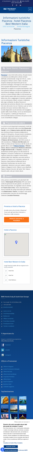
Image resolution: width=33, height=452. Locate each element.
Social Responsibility (8, 313)
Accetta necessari (11, 450)
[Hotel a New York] (13, 417)
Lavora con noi (7, 311)
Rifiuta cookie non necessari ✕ (22, 422)
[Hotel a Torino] (4, 408)
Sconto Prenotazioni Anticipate (11, 369)
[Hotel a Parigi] (22, 417)
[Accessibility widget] (2, 449)
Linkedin (7, 350)
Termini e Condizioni (8, 326)
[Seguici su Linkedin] (20, 5)
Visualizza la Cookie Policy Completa (12, 443)
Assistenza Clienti (15, 1)
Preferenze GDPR (22, 450)
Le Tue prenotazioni (6, 1)
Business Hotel (7, 384)
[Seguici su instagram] (16, 5)
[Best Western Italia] (9, 8)
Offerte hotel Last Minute (9, 374)
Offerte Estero (7, 379)
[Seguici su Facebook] (12, 5)
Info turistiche (8, 26)
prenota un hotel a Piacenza (16, 219)
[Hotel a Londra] (4, 417)
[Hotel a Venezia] (22, 400)
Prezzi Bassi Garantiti (8, 321)
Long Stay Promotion (8, 376)
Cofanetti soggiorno (8, 386)
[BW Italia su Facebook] (2, 345)
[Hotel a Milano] (13, 400)
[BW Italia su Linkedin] (2, 350)
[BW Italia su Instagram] (2, 355)
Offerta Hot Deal (7, 371)
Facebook (8, 345)
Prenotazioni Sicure (8, 323)
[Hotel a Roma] (4, 400)
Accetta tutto (10, 446)
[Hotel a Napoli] (22, 408)
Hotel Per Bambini (8, 381)
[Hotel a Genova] (13, 408)
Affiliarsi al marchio (8, 318)
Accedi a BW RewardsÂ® (16, 2)
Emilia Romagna (23, 26)
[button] (16, 242)
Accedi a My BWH (25, 1)
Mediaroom (6, 316)
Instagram (8, 355)
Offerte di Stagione (8, 366)
